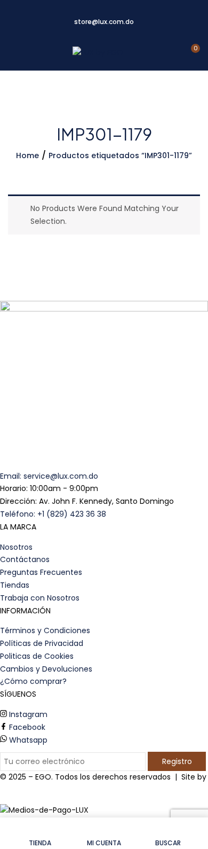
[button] (191, 52)
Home (27, 155)
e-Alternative (25, 789)
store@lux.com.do (104, 21)
